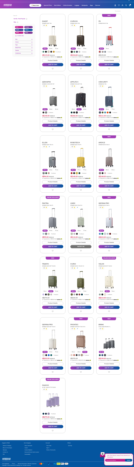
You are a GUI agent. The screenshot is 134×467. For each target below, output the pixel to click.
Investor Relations (28, 450)
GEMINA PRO (104, 203)
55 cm (45, 48)
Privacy (13, 463)
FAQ (4, 454)
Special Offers (48, 5)
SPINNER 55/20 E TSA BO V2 (77, 266)
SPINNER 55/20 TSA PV (75, 144)
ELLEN (44, 143)
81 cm (113, 169)
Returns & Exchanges (7, 447)
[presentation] (42, 52)
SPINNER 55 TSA (102, 84)
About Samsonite (28, 445)
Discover (97, 5)
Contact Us (5, 452)
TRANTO (45, 264)
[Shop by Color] (35, 5)
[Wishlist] (119, 5)
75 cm (84, 48)
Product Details (53, 60)
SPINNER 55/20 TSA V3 (104, 144)
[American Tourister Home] (7, 5)
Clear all (15, 15)
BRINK (101, 325)
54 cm (45, 291)
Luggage (77, 5)
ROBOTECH (75, 143)
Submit (128, 460)
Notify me (80, 246)
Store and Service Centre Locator (32, 452)
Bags (91, 5)
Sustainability (27, 454)
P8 (100, 21)
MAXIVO (45, 385)
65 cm (79, 48)
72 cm (79, 109)
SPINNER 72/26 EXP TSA (76, 84)
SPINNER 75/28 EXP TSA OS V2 (77, 326)
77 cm (113, 109)
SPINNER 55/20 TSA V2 (47, 144)
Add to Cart (52, 64)
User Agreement (5, 463)
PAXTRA (45, 203)
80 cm (56, 109)
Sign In (47, 447)
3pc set (101, 351)
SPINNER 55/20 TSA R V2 (76, 205)
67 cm (79, 169)
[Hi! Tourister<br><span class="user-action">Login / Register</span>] (122, 6)
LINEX (72, 203)
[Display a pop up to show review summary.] (49, 146)
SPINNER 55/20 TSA (47, 23)
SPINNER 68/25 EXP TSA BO (49, 266)
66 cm (50, 48)
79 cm (56, 169)
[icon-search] (126, 5)
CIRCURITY (103, 82)
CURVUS (74, 21)
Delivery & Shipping (7, 445)
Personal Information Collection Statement (27, 463)
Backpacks (85, 5)
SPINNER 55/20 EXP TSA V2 (48, 326)
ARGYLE (102, 143)
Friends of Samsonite (50, 450)
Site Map (70, 445)
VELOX (101, 264)
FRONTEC (74, 325)
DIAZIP (45, 21)
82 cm (84, 109)
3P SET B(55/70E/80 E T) (104, 326)
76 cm (56, 48)
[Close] (131, 455)
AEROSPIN (46, 82)
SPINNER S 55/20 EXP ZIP (48, 84)
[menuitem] (48, 5)
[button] (57, 5)
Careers (26, 447)
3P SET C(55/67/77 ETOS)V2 (49, 387)
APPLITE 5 (74, 82)
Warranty (5, 450)
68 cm (50, 109)
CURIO (73, 264)
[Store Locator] (115, 5)
